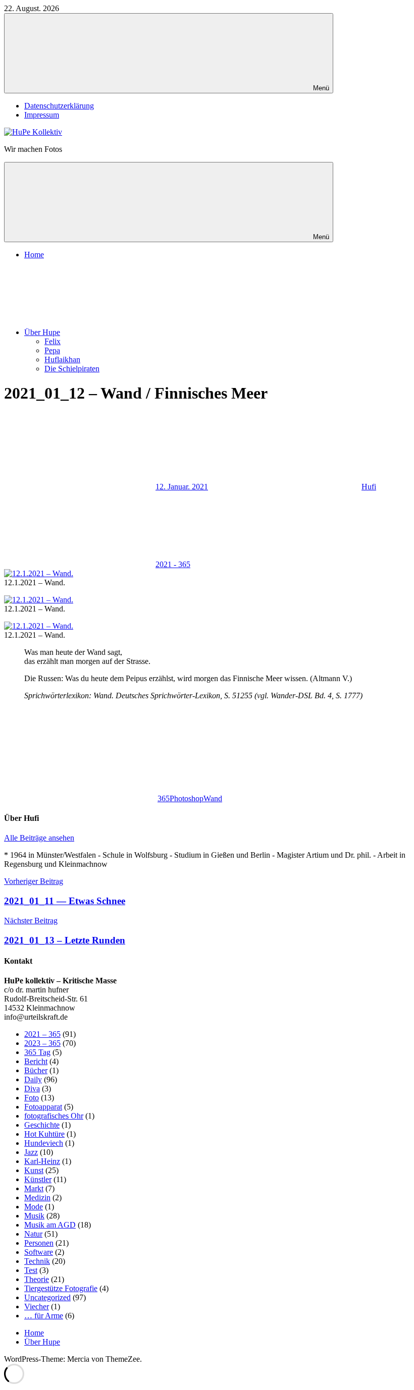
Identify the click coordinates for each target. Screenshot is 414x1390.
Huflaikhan (62, 359)
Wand (212, 798)
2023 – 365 (42, 1043)
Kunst (33, 1170)
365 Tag (37, 1052)
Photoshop (186, 798)
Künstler (37, 1179)
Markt (33, 1188)
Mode (33, 1206)
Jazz (31, 1152)
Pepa (52, 350)
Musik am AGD (50, 1224)
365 (164, 798)
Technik (37, 1261)
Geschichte (42, 1125)
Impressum (41, 114)
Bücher (35, 1070)
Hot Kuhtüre (44, 1134)
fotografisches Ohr (53, 1115)
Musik (34, 1215)
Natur (33, 1234)
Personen (39, 1243)
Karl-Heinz (42, 1161)
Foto (31, 1097)
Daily (33, 1079)
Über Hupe (42, 332)
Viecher (36, 1306)
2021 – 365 (42, 1034)
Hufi (368, 486)
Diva (32, 1088)
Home (34, 254)
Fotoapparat (43, 1106)
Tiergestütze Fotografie (60, 1288)
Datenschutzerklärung (59, 105)
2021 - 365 (173, 564)
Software (38, 1252)
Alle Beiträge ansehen (39, 837)
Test (30, 1270)
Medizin (37, 1197)
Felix (52, 341)
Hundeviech (43, 1143)
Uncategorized (47, 1297)
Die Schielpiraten (71, 368)
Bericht (35, 1061)
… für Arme (43, 1315)
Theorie (36, 1279)
